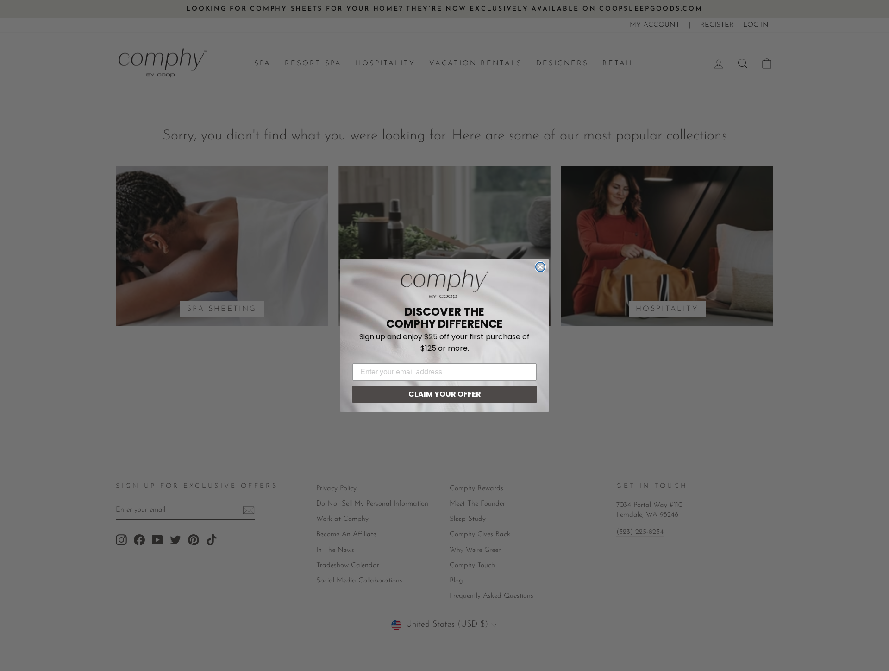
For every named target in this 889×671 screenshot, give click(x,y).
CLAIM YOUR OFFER (444, 394)
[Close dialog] (540, 267)
